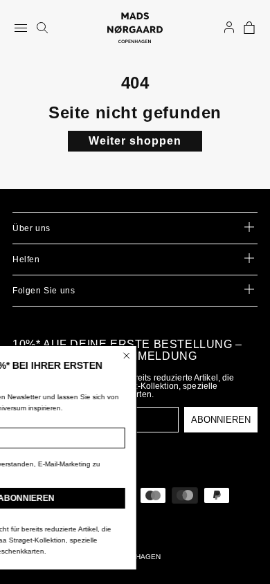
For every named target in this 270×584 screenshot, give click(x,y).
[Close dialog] (176, 356)
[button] (249, 27)
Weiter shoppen (135, 141)
